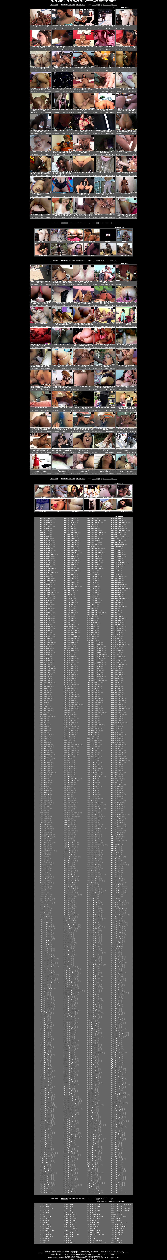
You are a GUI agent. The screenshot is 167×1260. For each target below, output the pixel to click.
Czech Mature (68, 807)
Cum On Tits (67, 771)
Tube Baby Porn (71, 1226)
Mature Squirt (92, 999)
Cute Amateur (68, 785)
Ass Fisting (44, 805)
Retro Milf (115, 729)
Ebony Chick (67, 875)
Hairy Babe (67, 1165)
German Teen (67, 1083)
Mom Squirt (91, 1115)
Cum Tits (66, 777)
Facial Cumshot (68, 929)
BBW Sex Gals (94, 1224)
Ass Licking (44, 809)
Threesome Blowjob (118, 1033)
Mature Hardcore (93, 951)
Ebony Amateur (68, 861)
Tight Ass (114, 1043)
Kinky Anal (91, 739)
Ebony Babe (67, 865)
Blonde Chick (44, 1101)
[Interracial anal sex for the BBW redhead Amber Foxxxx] (62, 24)
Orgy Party (91, 1187)
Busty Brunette (68, 603)
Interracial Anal (93, 643)
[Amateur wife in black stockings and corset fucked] (104, 150)
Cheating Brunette (70, 631)
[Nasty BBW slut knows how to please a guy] (83, 150)
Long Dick (90, 883)
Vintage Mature (116, 1087)
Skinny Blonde (116, 823)
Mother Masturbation (94, 1139)
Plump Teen (115, 575)
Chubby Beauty (68, 657)
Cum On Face (67, 765)
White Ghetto (116, 1111)
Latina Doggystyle (94, 769)
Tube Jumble (42, 497)
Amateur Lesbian (45, 597)
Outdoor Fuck (116, 519)
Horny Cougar (92, 581)
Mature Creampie (93, 921)
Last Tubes (58, 255)
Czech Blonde (68, 801)
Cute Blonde (67, 789)
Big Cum (42, 969)
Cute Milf (67, 795)
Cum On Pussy (68, 769)
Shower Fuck (115, 813)
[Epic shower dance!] (126, 192)
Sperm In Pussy (116, 893)
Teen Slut (114, 1009)
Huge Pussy (91, 635)
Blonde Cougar (45, 1103)
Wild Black (115, 1147)
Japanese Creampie (94, 703)
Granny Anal (67, 1119)
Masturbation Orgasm (94, 891)
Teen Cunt (114, 969)
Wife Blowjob (116, 1133)
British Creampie (46, 1191)
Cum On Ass (67, 763)
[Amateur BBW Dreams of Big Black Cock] (126, 301)
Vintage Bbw (115, 1077)
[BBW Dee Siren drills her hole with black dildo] (83, 280)
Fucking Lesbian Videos (122, 1204)
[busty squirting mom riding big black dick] (104, 427)
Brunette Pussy (68, 575)
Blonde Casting (45, 1099)
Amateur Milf (44, 601)
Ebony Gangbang (68, 887)
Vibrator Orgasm (117, 1071)
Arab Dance (43, 725)
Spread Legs (115, 897)
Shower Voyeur (116, 817)
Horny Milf (91, 595)
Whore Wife (115, 1129)
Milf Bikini (91, 1027)
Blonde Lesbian (45, 1123)
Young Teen (115, 1191)
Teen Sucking (116, 1019)
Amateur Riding (45, 619)
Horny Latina (92, 591)
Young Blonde (116, 1169)
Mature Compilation (94, 919)
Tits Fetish (115, 1055)
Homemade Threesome (94, 569)
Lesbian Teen (92, 861)
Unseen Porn (75, 497)
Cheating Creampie (70, 633)
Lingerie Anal (92, 873)
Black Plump (44, 1053)
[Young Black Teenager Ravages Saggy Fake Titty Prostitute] (126, 108)
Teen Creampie (116, 965)
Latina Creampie (93, 767)
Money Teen (91, 1119)
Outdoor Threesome (118, 529)
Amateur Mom (44, 603)
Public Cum (115, 639)
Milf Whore (91, 1087)
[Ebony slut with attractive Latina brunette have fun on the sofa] (62, 150)
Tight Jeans (115, 1047)
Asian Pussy (44, 789)
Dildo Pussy (67, 823)
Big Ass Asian (45, 921)
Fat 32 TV (93, 1236)
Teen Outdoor (116, 999)
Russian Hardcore (117, 759)
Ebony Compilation (70, 877)
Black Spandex (45, 1067)
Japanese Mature (93, 715)
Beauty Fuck (44, 901)
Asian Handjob (45, 765)
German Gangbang (69, 1071)
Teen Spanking (116, 1013)
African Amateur (45, 519)
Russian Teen (116, 771)
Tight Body (115, 1045)
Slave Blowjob (116, 837)
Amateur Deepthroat (47, 569)
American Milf (45, 675)
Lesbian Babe (92, 807)
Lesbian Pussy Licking (95, 845)
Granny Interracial (70, 1133)
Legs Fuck (90, 801)
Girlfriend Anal (69, 1097)
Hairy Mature (68, 1187)
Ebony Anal (67, 863)
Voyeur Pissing (116, 1097)
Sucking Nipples (117, 935)
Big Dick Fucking (46, 981)
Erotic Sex (67, 919)
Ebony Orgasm (68, 903)
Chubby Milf (67, 673)
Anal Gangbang (45, 697)
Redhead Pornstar (117, 715)
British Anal (44, 1187)
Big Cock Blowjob (46, 957)
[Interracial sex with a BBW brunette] (126, 364)
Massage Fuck (92, 885)
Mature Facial (92, 931)
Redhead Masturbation (119, 709)
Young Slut (115, 1187)
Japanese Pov (92, 721)
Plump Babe (115, 549)
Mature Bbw (91, 899)
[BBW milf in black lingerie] (40, 150)
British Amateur (45, 1185)
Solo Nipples (116, 867)
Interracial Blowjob (94, 647)
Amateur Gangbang (46, 585)
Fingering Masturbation (72, 991)
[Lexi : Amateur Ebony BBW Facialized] (126, 87)
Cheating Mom (68, 645)
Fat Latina (67, 951)
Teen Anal (114, 951)
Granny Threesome (69, 1147)
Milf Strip (91, 1075)
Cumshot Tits (68, 783)
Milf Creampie (92, 1033)
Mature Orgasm (92, 973)
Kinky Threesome (93, 751)
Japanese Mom (92, 719)
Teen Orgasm (115, 995)
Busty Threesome (69, 625)
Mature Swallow (92, 1007)
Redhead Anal (116, 695)
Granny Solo (67, 1143)
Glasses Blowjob (69, 1105)
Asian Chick (44, 749)
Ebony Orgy (67, 905)
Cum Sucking (67, 773)
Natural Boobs (92, 1147)
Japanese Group (92, 707)
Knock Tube (69, 1212)
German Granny (68, 1073)
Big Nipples (44, 991)
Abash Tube (42, 511)
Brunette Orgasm (69, 569)
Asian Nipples (45, 781)
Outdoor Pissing (117, 527)
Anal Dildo (43, 689)
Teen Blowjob (116, 959)
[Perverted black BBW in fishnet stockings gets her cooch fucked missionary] (62, 280)
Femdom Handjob (68, 971)
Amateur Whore (45, 647)
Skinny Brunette (117, 827)
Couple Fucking (68, 731)
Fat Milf (66, 957)
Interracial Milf (93, 667)
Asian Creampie (45, 753)
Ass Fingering (45, 803)
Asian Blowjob (45, 747)
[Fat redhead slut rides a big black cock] (83, 66)
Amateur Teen (44, 641)
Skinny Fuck (115, 829)
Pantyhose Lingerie (118, 537)
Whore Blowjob (116, 1117)
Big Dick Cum (44, 977)
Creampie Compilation (71, 745)
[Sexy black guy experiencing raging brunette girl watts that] (40, 364)
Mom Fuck (90, 1103)
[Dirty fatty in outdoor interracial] (104, 448)
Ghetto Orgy (67, 1093)
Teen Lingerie (116, 991)
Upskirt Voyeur (116, 1069)
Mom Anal (90, 1091)
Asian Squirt (44, 795)
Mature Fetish (92, 935)
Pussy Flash (115, 653)
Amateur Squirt (45, 627)
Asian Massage (45, 771)
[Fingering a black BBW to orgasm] (62, 406)
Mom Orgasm (91, 1107)
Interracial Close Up (95, 649)
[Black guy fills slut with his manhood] (62, 87)
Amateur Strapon (45, 629)
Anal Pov (43, 705)
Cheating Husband (69, 639)
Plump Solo (115, 573)
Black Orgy (43, 1051)
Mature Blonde (92, 909)
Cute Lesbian (68, 793)
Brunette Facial (69, 555)
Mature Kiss (91, 955)
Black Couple (44, 1031)
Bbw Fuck (43, 841)
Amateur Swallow (45, 635)
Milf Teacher (92, 1081)
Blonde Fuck (44, 1113)
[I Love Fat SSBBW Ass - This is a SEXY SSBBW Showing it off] (104, 24)
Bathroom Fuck (45, 823)
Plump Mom (114, 569)
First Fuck (67, 1005)
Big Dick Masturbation (48, 983)
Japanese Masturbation (95, 713)
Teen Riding (115, 1005)
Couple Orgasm (68, 735)
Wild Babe (114, 1143)
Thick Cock (115, 1031)
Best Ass (43, 905)
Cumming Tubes (95, 1230)
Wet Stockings (116, 1109)
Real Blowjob (116, 673)
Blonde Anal (44, 1089)
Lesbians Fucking (93, 869)
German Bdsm (67, 1055)
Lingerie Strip (92, 879)
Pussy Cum (114, 649)
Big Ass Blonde (45, 927)
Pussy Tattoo (116, 667)
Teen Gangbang (116, 985)
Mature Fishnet (92, 937)
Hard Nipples (92, 529)
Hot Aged (116, 1218)
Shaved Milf (115, 805)
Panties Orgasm (116, 533)
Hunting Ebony (95, 1218)
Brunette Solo (68, 579)
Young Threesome (117, 1193)
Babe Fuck (43, 819)
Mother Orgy (91, 1143)
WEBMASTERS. (73, 1259)
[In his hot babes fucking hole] (40, 322)
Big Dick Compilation (47, 975)
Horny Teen (91, 605)
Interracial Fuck (93, 661)
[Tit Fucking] (62, 192)
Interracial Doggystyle (96, 657)
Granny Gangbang (69, 1129)
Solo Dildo (115, 861)
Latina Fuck (91, 771)
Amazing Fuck (44, 657)
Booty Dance (44, 1167)
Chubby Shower (68, 679)
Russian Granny (116, 757)
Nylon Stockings (93, 1165)
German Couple (68, 1063)
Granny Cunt (67, 1125)
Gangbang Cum (68, 1047)
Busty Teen (67, 623)
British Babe (44, 1189)
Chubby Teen (67, 683)
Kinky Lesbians (92, 745)
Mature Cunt (91, 923)
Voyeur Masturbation (118, 1095)
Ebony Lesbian (68, 893)
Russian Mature (116, 763)
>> (115, 4)
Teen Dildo (115, 971)
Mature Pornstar (93, 981)
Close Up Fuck (68, 703)
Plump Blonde (116, 553)
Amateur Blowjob (45, 543)
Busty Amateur (68, 591)
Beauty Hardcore (45, 903)
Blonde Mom (43, 1129)
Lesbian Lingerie (93, 825)
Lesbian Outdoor (93, 841)
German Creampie (69, 1065)
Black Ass (43, 1017)
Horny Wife (91, 607)
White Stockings (117, 1115)
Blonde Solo (44, 1141)
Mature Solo (91, 997)
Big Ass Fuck (44, 935)
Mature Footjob (92, 941)
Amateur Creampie (46, 561)
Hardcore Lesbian (93, 535)
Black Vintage (45, 1081)
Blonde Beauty (45, 1093)
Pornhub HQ (75, 255)
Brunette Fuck (68, 557)
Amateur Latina (45, 595)
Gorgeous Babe (68, 1111)
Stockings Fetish (117, 911)
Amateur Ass (44, 535)
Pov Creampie (116, 603)
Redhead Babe (116, 697)
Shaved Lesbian (116, 801)
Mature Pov (91, 983)
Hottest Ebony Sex (96, 1216)
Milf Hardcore (92, 1049)
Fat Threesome (68, 967)
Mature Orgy (91, 975)
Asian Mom (43, 779)
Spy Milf (114, 899)
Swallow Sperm (116, 941)
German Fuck (67, 1069)
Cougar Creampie (69, 719)
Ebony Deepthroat (69, 881)
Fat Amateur (67, 931)
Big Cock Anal (45, 955)
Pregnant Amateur (117, 619)
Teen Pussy (115, 1003)
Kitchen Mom (91, 755)
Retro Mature (116, 727)
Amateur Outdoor (45, 613)
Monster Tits (92, 1131)
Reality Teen (116, 691)
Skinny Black (116, 821)
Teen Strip (115, 1017)
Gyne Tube (124, 511)
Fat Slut (66, 963)
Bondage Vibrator (46, 1163)
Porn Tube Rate (71, 1214)
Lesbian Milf (92, 831)
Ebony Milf (67, 899)
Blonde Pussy (44, 1137)
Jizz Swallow (92, 735)
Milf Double (91, 1039)
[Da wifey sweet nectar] (104, 171)
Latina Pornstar (93, 787)
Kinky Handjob (92, 743)
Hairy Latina (68, 1181)
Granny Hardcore (69, 1131)
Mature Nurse (92, 969)
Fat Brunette (68, 943)
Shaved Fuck (115, 799)
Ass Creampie (44, 801)
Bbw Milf (43, 855)
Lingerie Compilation (95, 875)
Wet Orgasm (115, 1105)
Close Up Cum (68, 699)
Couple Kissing (68, 733)
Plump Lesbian (116, 561)
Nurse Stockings (93, 1161)
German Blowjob (68, 1059)
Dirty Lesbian (68, 835)
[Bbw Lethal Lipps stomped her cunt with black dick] (126, 322)
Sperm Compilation (118, 889)
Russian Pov (115, 769)
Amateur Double (45, 577)
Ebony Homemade (68, 889)
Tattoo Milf (115, 947)
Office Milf (91, 1167)
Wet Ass (114, 1101)
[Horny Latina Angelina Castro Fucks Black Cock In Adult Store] (83, 343)
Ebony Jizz (67, 891)
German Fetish (68, 1067)
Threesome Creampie (118, 1035)
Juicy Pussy (91, 737)
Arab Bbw (43, 723)
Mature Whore (92, 1019)
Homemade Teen (92, 567)
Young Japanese (116, 1179)
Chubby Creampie (69, 663)
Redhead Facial (116, 703)
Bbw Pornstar (44, 865)
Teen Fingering (116, 979)
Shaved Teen (115, 811)
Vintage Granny (116, 1083)
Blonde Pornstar (45, 1133)
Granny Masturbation (70, 1137)
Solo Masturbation (118, 865)
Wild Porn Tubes (91, 497)
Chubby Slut (67, 681)
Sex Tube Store (71, 1222)
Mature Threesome (93, 1013)
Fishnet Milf (68, 1009)
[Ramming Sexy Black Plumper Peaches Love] (104, 108)
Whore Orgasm (116, 1125)
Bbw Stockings (45, 877)
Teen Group (115, 987)
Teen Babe (114, 955)
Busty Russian (68, 621)
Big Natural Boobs (46, 989)
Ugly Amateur (116, 1059)
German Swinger (68, 1081)
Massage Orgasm (92, 889)
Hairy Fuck (67, 1175)
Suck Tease (115, 919)
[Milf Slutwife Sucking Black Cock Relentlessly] (126, 343)
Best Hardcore (45, 917)
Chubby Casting (68, 661)
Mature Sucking (92, 1005)
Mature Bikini (92, 907)
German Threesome (69, 1085)
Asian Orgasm (44, 783)
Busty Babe (67, 597)
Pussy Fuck (115, 655)
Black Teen (43, 1075)
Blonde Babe (44, 1091)
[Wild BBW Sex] (126, 24)
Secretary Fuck (116, 773)
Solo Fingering (116, 863)
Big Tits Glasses (46, 1005)
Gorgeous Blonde (69, 1113)
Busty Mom (67, 617)
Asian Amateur (45, 735)
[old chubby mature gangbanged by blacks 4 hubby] (62, 469)
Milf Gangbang (92, 1045)
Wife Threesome (116, 1139)
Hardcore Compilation (95, 533)
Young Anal (115, 1161)
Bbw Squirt (43, 875)
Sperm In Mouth (116, 891)
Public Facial (116, 641)
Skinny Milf (115, 835)
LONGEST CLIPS (80, 4)
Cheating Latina (69, 641)
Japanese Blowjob (93, 701)
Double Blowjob (68, 851)
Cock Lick (67, 711)
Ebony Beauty (68, 869)
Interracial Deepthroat (96, 655)
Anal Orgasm (44, 701)
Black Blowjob (45, 1025)
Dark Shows (69, 1236)
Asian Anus (43, 739)
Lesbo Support (118, 1234)
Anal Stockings (45, 709)
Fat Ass (66, 935)
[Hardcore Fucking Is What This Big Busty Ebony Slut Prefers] (40, 301)
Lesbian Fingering (94, 817)
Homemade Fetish (93, 557)
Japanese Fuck (92, 705)
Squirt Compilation (118, 903)
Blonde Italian (45, 1121)
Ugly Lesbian (116, 1063)
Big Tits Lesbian (46, 1007)
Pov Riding (115, 613)
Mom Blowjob (91, 1093)
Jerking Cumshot (93, 729)
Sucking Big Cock (117, 923)
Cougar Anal (67, 717)
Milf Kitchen (92, 1051)
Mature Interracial (94, 953)
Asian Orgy (43, 785)
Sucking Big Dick (117, 925)
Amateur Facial (45, 579)
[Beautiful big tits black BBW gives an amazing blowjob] (62, 322)
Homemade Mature (93, 563)
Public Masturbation (118, 645)
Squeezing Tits (116, 901)
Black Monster (45, 1047)
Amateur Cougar (45, 557)
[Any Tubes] (126, 280)
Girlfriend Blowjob (70, 1099)
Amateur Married (45, 599)
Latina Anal (91, 759)
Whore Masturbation (118, 1121)
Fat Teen (66, 965)
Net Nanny (107, 1257)
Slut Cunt (114, 849)
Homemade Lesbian (93, 561)
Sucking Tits (116, 937)
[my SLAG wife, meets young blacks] (62, 108)
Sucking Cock (116, 929)
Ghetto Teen (67, 1095)
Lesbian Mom (91, 833)
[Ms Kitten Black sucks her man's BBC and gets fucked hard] (40, 448)
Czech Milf (67, 809)
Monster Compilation (94, 1125)
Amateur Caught (45, 549)
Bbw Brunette (44, 829)
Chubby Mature (68, 671)
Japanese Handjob (93, 709)
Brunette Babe (68, 537)
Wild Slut (114, 1157)
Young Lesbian (116, 1183)
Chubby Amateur (68, 651)
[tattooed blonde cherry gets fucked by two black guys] (40, 108)
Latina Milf (91, 779)
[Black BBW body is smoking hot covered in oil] (126, 427)
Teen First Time (117, 981)
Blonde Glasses (45, 1115)
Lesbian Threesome (94, 863)
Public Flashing (117, 643)
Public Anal (115, 637)
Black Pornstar (45, 1055)
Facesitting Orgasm (70, 925)
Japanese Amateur (93, 693)
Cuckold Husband (69, 753)
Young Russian (116, 1185)
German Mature (68, 1075)
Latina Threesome (93, 799)
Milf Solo (90, 1067)
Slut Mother (115, 851)
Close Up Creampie (70, 697)
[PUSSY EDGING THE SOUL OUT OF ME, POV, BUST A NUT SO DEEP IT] (62, 427)
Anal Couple (44, 685)
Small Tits (115, 855)
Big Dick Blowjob (46, 973)
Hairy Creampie (68, 1173)
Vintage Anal (116, 1075)
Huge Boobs (91, 619)
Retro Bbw (114, 725)
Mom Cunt (90, 1099)
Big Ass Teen (44, 947)
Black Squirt (44, 1069)
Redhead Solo (116, 719)
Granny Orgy (67, 1141)
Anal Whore (43, 715)
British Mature (68, 523)
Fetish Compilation (70, 981)
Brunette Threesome (70, 587)
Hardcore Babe (92, 531)
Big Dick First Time (47, 979)
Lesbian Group (92, 821)
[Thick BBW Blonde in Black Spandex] (104, 406)
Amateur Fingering (46, 581)
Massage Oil (91, 887)
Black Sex (43, 1061)
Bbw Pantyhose (45, 863)
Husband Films (92, 641)
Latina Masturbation (94, 777)
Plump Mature (116, 565)
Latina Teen (91, 797)
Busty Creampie (68, 605)
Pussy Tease (115, 669)
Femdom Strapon (68, 979)
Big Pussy (43, 995)
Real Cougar (115, 681)
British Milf (68, 525)
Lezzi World (117, 1242)
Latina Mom (91, 781)
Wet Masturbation (117, 1103)
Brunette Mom (68, 567)
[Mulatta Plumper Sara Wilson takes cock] (83, 108)
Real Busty (115, 677)
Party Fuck (115, 539)
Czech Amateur (68, 799)
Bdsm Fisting (44, 887)
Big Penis (43, 993)
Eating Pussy (68, 859)
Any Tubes (92, 511)
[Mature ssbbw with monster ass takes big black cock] (40, 469)
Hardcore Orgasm (93, 539)
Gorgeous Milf (68, 1117)
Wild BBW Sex (42, 241)
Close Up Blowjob (69, 695)
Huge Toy (90, 639)
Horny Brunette (92, 577)
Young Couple (116, 1175)
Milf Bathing (92, 1023)
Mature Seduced (92, 991)
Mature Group (92, 947)
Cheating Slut (68, 647)
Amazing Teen (44, 663)
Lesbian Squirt (92, 853)
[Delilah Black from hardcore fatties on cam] (83, 448)
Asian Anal (43, 737)
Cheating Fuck (68, 635)
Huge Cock (90, 621)
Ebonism (68, 1238)
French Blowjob (68, 1027)
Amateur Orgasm (45, 609)
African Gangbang (46, 523)
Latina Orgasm (92, 783)
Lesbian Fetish (92, 815)
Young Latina (116, 1181)
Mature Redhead (92, 985)
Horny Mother (92, 599)
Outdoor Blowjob (93, 1191)
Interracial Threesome (95, 681)
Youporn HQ (124, 497)
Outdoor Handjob (117, 521)
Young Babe (115, 1165)
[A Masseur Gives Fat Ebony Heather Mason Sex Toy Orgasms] (126, 469)
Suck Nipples (116, 917)
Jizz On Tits (92, 733)
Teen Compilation (117, 963)
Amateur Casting (45, 547)
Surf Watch (99, 1257)
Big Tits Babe (45, 997)
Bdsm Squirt (44, 891)
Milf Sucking (92, 1077)
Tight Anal (115, 1039)
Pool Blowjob (116, 579)
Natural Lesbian (93, 1149)
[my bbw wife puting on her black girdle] (126, 150)
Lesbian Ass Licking (94, 805)
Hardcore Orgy (92, 541)
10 (112, 4)
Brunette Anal (68, 535)
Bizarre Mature (45, 1013)
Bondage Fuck (44, 1159)
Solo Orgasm (115, 869)
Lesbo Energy (118, 1230)
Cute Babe (67, 787)
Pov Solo (114, 615)
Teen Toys (114, 1027)
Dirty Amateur (68, 827)
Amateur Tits (44, 645)
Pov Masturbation (117, 607)
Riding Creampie (117, 735)
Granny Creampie (69, 1123)
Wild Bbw (114, 1145)
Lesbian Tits (92, 865)
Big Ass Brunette (46, 929)
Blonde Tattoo (45, 1145)
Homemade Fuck (92, 559)
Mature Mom (91, 967)
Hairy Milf (67, 1189)
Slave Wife (115, 843)
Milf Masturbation (94, 1053)
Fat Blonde (67, 941)
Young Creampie (116, 1177)
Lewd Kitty (117, 1238)
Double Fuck (67, 855)
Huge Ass (90, 617)
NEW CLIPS (72, 4)
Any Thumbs (75, 511)
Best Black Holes (72, 1230)
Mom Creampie (92, 1097)
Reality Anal (116, 689)
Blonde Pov (43, 1135)
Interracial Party (94, 675)
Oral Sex (90, 1181)
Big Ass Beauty (45, 925)
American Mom (44, 677)
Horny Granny (92, 589)
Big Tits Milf (45, 1009)
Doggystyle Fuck (69, 845)
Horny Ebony (91, 585)
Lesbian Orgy (92, 839)
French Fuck (67, 1029)
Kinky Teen (91, 749)
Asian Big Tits (45, 745)
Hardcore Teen (92, 545)
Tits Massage (116, 1057)
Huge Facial (91, 629)
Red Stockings (116, 693)
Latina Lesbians (93, 775)
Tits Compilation (117, 1053)
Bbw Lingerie (44, 849)
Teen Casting (116, 961)
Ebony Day (69, 1240)
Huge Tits (90, 637)
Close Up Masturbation (71, 705)
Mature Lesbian (92, 961)
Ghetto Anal (67, 1087)
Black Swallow (45, 1073)
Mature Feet (91, 933)
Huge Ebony (91, 627)
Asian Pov (43, 787)
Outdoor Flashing (93, 1193)
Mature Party (92, 979)
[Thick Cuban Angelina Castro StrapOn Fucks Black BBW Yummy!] (62, 385)
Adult (59, 511)
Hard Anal (90, 525)
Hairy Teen (91, 519)
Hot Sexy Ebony (95, 1214)
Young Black (115, 1167)
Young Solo (115, 1189)
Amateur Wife (44, 649)
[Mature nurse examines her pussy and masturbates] (104, 87)
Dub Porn (124, 241)
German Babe (67, 1053)
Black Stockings (45, 1071)
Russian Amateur (117, 745)
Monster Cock (92, 1123)
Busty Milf (67, 615)
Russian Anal (116, 747)
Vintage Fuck (116, 1081)
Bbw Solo (43, 873)
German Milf (67, 1077)
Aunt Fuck (43, 813)
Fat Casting (67, 945)
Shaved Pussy (116, 807)
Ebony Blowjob (68, 871)
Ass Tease (43, 811)
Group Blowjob (68, 1151)
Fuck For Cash (68, 1043)
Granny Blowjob (68, 1121)
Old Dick (90, 1171)
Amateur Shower (45, 621)
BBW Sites (93, 1228)
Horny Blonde (92, 575)
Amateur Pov (44, 615)
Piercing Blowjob (117, 545)
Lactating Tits (92, 757)
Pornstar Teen (116, 597)
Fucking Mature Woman (121, 1210)
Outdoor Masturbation (119, 523)
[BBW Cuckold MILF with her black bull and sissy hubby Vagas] (40, 343)
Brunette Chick (68, 547)
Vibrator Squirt (117, 1073)
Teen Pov (114, 1001)
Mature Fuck (91, 943)
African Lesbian (45, 527)
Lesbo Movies (118, 1232)
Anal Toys (43, 713)
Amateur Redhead (45, 617)
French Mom (67, 1037)
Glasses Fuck (68, 1107)
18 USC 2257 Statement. (85, 1259)
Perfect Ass (115, 543)
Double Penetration (70, 857)
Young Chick (115, 1173)
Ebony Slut (67, 909)
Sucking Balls (116, 921)
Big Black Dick (45, 949)
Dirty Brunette (68, 831)
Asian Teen (43, 797)
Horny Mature (92, 593)
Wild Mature (115, 1151)
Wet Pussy (114, 1107)
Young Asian (115, 1163)
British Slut (68, 529)
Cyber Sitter (115, 1257)
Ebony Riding (68, 907)
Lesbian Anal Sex (93, 803)
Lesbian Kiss (92, 823)
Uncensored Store (59, 497)
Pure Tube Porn (71, 1216)
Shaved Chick (116, 797)
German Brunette (69, 1061)
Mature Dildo (92, 925)
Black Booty (44, 1027)
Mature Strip (92, 1003)
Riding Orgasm (116, 743)
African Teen (44, 531)
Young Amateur (116, 1159)
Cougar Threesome (69, 727)
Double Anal (67, 849)
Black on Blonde (45, 1087)
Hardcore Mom (92, 537)
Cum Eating (67, 757)
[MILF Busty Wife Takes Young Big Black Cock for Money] (40, 129)
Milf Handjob (92, 1047)
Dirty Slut (67, 841)
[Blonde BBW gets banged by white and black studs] (104, 301)
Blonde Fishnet (45, 1111)
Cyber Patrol (90, 1257)
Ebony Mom (67, 901)
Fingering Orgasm (69, 993)
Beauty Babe (44, 897)
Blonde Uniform (45, 1149)
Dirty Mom (67, 839)
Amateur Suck (44, 633)
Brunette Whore (68, 589)
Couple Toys (67, 739)
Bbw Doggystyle (45, 835)
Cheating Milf (68, 643)
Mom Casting (91, 1095)
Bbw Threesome (45, 883)
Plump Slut (115, 571)
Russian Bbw (115, 749)
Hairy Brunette (68, 1169)
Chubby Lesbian (68, 669)
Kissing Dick (92, 753)
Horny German (92, 587)
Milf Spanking (92, 1069)
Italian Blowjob (93, 687)
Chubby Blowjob (68, 659)
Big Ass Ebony (45, 933)
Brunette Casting (69, 545)
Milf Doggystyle (93, 1037)
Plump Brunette (116, 557)
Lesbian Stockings (94, 855)
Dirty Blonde (68, 829)
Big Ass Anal (44, 919)
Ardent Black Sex (72, 1228)
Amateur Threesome (46, 643)
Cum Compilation (69, 755)
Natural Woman (92, 1159)
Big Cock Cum (44, 961)
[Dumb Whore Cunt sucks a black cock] (126, 66)
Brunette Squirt (69, 581)
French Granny (68, 1031)
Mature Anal (91, 895)
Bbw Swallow (44, 879)
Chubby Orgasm (68, 675)
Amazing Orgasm (45, 661)
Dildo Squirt (68, 825)
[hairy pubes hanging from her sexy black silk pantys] (62, 301)
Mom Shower (91, 1111)
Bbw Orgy (43, 861)
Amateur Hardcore (46, 591)
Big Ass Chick (45, 931)
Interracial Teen (93, 679)
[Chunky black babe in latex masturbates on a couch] (83, 192)
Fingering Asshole (70, 989)
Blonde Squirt (45, 1143)
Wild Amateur (116, 1141)
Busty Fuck (67, 609)
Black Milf (43, 1043)
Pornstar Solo (116, 595)
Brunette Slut (68, 577)
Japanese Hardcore (94, 711)
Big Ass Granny (45, 937)
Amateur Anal (44, 533)
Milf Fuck (90, 1043)
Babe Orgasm (44, 821)
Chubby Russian (68, 677)
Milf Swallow (92, 1079)
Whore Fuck (115, 1119)
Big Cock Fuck (45, 965)
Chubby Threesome (69, 685)
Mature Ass (91, 897)
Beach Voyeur (44, 895)
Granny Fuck (67, 1127)
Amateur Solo (44, 625)
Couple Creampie (69, 729)
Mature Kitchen (92, 957)
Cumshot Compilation (70, 779)
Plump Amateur (116, 547)
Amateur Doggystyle (47, 573)
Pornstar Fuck (116, 587)
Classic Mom (67, 687)
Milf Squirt (91, 1071)
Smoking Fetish (116, 857)
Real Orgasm (115, 687)
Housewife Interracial (95, 613)
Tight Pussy (115, 1049)
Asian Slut (43, 793)
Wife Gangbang (116, 1135)
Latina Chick (92, 765)
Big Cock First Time (47, 963)
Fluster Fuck (42, 255)
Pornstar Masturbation (119, 589)
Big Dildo (43, 985)
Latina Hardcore (93, 773)
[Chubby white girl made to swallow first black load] (62, 45)
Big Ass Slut (44, 945)
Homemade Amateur (93, 549)
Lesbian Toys (92, 867)
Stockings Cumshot (118, 909)
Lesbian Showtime (119, 1226)
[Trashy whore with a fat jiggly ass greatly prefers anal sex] (40, 427)
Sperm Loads (115, 895)
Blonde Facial (45, 1109)
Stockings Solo (116, 913)
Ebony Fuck (67, 885)
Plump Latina (116, 559)
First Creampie (68, 1003)
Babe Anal (43, 815)
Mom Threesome (92, 1117)
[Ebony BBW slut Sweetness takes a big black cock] (40, 66)
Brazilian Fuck (45, 1179)
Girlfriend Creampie (70, 1101)
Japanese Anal (92, 695)
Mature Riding (92, 987)
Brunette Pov (68, 573)
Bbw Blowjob (44, 827)
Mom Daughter (92, 1101)
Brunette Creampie (70, 551)
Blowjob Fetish (45, 1155)
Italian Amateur (93, 683)
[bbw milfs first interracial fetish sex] (83, 129)
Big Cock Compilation (47, 959)
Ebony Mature (68, 897)
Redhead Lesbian (117, 707)
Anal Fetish (44, 691)
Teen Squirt (115, 1015)
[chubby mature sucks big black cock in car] (83, 469)
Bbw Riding (43, 869)
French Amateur (68, 1023)
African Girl (44, 525)
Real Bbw (114, 671)
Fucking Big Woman (96, 1240)
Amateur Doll (44, 575)
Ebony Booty (67, 873)
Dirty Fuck (67, 833)
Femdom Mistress (69, 975)
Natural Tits (92, 1157)
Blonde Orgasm (45, 1131)
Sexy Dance (115, 783)
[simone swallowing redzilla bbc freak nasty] (126, 171)
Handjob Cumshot (93, 523)
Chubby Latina (68, 667)
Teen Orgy (114, 997)
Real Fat (114, 685)
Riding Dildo (116, 739)
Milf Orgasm (91, 1055)
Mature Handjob (92, 949)
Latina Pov (91, 789)
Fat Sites (93, 1238)
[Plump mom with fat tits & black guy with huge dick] (40, 213)
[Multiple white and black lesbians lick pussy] (104, 343)
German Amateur (68, 1049)
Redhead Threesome (118, 723)
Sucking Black (116, 927)
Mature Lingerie (93, 963)
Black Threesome (45, 1077)
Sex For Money (116, 779)
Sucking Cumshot (117, 931)
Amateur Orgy (44, 611)
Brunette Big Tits (70, 541)
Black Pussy (44, 1059)
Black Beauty (44, 1023)
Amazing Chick (45, 655)
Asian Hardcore (45, 767)
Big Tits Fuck (45, 1003)
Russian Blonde (116, 751)
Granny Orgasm (68, 1139)
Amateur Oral (44, 607)
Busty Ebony (67, 607)
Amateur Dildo (45, 571)
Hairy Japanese (68, 1179)
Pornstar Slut (116, 593)
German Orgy (67, 1079)
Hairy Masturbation (70, 1185)
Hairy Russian (68, 1193)
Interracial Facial (94, 659)
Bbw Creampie (44, 833)
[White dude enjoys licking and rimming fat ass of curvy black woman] (126, 213)
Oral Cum (90, 1175)
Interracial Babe (93, 645)
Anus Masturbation (46, 717)
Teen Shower (115, 1007)
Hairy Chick (67, 1171)
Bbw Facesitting (45, 837)
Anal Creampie (45, 687)
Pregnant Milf (116, 625)
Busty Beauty (68, 599)
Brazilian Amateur (46, 1173)
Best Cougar (44, 911)
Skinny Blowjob (116, 825)
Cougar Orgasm (68, 723)
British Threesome (70, 533)
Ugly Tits (114, 1067)
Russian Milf (116, 765)
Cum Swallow (67, 775)
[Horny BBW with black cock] (83, 385)
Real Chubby (115, 679)
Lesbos (115, 1236)
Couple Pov (67, 737)
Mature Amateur (92, 893)
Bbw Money (43, 857)
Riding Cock (115, 733)
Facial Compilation (70, 927)
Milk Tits (90, 1089)
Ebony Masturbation (70, 895)
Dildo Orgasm (68, 821)
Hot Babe (90, 609)
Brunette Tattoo (69, 583)
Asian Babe (43, 741)
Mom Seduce (91, 1109)
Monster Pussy (92, 1129)
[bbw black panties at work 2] (62, 129)
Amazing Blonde (45, 651)
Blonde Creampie (45, 1105)
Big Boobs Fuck (45, 951)
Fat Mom (66, 959)
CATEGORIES (54, 4)
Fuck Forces (92, 255)
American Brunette (46, 669)
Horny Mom (90, 597)
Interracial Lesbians (95, 665)
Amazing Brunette (46, 653)
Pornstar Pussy (116, 591)
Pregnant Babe (116, 621)
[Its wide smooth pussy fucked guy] (104, 213)
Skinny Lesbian (116, 831)
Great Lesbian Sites (120, 1216)
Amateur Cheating (46, 551)
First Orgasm (68, 1007)
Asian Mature (44, 775)
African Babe (44, 521)
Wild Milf (114, 1153)
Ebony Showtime (95, 1210)
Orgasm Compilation (94, 1183)
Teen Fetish (115, 977)
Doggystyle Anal (69, 843)
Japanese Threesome (94, 725)
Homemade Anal (92, 551)
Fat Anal (66, 933)
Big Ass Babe (44, 923)
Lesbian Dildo (92, 813)
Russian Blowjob (117, 753)
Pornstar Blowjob (117, 585)
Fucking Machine (69, 1045)
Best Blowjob (44, 909)
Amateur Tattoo (45, 639)
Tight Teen (115, 1051)
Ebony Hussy (94, 1208)
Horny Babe (91, 571)
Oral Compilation (93, 1173)
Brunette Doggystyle (70, 553)
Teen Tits (114, 1025)
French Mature (68, 1033)
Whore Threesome (117, 1127)
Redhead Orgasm (116, 713)
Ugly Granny (115, 1061)
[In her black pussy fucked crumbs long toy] (83, 364)
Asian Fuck (43, 761)
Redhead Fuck (116, 705)
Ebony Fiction (95, 1204)
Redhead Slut (116, 717)
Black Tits (43, 1079)
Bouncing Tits (45, 1171)
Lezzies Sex (117, 1240)
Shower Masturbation (118, 815)
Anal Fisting (44, 693)
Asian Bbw (43, 743)
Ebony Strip (67, 911)
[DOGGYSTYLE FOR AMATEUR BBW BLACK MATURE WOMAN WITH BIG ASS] (104, 385)
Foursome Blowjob (69, 1019)
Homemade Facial (93, 555)
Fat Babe (66, 937)
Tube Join (59, 241)
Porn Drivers (108, 255)
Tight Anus (115, 1041)
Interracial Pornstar (95, 677)
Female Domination (70, 969)
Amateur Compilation (47, 555)
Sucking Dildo (116, 933)
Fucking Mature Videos (121, 1208)
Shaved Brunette (117, 795)
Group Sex (67, 1157)
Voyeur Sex (115, 1099)
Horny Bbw (90, 573)
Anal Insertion (45, 699)
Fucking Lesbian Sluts (98, 1242)
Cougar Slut (67, 725)
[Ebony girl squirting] (40, 406)
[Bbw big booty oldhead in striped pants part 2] (40, 280)
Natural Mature (92, 1151)
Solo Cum (114, 859)
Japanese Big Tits (94, 699)
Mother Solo (91, 1145)
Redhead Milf (116, 711)
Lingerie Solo (92, 877)
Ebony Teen (67, 913)
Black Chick (44, 1029)
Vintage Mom (115, 1091)
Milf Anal (90, 1021)
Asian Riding (44, 791)
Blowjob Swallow (45, 1157)
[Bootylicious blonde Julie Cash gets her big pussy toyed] (83, 301)
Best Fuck (43, 915)
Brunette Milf (68, 565)
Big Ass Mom (44, 943)
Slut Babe (114, 847)
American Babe (45, 665)
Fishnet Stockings (70, 1011)
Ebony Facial (68, 883)
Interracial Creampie (95, 651)
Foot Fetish (67, 1017)
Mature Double (92, 929)
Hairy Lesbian (68, 1183)
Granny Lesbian (68, 1135)
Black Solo (43, 1065)
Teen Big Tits (116, 957)
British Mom (67, 527)
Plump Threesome (117, 577)
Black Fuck (43, 1035)
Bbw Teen (43, 881)
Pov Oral (114, 609)
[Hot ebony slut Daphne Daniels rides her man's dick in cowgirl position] (40, 87)
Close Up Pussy (68, 709)
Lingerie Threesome (94, 881)
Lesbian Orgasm (92, 837)
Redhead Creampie (117, 701)
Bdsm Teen (43, 893)
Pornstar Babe (116, 583)
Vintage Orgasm (116, 1093)
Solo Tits (114, 875)
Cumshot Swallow (69, 781)
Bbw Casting (44, 831)
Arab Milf (43, 731)
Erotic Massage (68, 917)
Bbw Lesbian (44, 847)
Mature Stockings (93, 1001)
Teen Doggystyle (117, 973)
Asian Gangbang (45, 763)
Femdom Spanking (69, 977)
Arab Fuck (43, 727)
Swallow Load (116, 939)
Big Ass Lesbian (45, 939)
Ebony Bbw (67, 867)
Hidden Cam (91, 547)
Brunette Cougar (69, 549)
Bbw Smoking (44, 871)
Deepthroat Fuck (69, 815)
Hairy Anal (67, 1161)
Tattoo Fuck (115, 945)
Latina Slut (91, 791)
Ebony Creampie (68, 879)
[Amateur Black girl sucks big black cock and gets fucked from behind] (83, 322)
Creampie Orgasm (69, 747)
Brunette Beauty (69, 539)
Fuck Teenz (117, 1212)
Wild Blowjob (116, 1149)
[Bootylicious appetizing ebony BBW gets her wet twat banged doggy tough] (83, 427)
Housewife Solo (92, 615)
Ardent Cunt (92, 241)
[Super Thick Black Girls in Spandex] (104, 66)
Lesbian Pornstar (93, 843)
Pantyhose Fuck (116, 535)
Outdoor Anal (92, 1189)
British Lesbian (69, 521)
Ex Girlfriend (68, 921)
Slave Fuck (115, 839)
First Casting (68, 1001)
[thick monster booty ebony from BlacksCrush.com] (62, 364)
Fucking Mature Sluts (121, 1206)
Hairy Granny (68, 1177)
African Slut (44, 529)
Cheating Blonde (69, 629)
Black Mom (43, 1045)
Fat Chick (67, 947)
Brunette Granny (69, 559)
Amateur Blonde (45, 541)
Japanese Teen (92, 723)
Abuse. (95, 1259)
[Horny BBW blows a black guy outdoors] (104, 280)
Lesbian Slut (92, 847)
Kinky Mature (92, 747)
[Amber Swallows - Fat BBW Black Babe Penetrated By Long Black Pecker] (62, 171)
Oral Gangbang (92, 1179)
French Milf (67, 1035)
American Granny (45, 671)
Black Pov (43, 1057)
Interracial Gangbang (95, 663)
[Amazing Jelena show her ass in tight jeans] (104, 192)
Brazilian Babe (45, 1177)
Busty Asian (67, 595)
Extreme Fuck (68, 923)
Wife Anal (114, 1131)
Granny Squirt (68, 1145)
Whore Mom (114, 1123)
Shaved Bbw (115, 789)
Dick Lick (67, 819)
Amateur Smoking (45, 623)
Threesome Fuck (116, 1037)
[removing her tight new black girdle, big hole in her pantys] (83, 213)
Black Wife (43, 1085)
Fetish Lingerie (69, 987)
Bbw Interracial (45, 843)
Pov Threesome (116, 617)
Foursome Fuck (68, 1021)
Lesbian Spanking (93, 851)
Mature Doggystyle (94, 927)
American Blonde (45, 667)
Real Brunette (116, 675)
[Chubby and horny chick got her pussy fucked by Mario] (40, 45)
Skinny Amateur (116, 819)
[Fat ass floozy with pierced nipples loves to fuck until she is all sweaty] (40, 24)
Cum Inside (67, 761)
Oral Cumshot (92, 1177)
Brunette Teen (68, 585)
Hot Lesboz (117, 1220)
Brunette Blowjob (69, 543)
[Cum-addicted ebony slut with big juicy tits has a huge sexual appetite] (126, 45)
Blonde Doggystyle (46, 1107)
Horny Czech (91, 583)
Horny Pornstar (92, 601)
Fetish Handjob (68, 985)
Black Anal (43, 1015)
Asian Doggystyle (46, 755)
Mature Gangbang (93, 945)
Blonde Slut (44, 1139)
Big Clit (43, 953)
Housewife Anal (92, 611)
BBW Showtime (94, 1226)
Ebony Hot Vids (95, 1206)
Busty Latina (68, 611)
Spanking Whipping (118, 887)
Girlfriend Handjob (70, 1103)
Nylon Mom (90, 1163)
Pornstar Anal (116, 581)
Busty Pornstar (68, 619)
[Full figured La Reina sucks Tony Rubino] (83, 45)
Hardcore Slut (92, 543)
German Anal (67, 1051)
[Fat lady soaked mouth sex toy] (104, 322)
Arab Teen (43, 733)
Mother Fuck (91, 1137)
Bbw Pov (42, 867)
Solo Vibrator (116, 879)
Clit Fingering (68, 689)
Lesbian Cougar (92, 811)
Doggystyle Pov (68, 847)
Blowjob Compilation (47, 1153)
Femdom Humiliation (70, 973)
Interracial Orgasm (94, 671)
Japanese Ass (92, 697)
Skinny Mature (116, 833)
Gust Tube (108, 511)
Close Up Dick (68, 701)
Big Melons (43, 987)
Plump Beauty (116, 551)
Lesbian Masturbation (95, 829)
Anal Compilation (46, 683)
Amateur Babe (44, 537)
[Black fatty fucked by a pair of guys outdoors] (104, 364)
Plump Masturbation (118, 563)
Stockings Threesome (118, 915)
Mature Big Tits (93, 905)
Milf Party (91, 1059)
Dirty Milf (67, 837)
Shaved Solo (115, 809)
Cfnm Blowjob (68, 627)
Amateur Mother (45, 605)
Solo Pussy (115, 871)
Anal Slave (43, 707)
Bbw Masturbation (46, 851)
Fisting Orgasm (68, 1013)
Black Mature (44, 1041)
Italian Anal (92, 685)
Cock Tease (67, 713)
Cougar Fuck (67, 721)
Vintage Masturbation (119, 1085)
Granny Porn (117, 1214)
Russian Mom (115, 767)
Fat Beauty (67, 939)
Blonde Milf (44, 1127)
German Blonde (68, 1057)
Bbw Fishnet (44, 839)
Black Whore (44, 1083)
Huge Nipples (92, 633)
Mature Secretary (93, 989)
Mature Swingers (93, 1009)
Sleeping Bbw (116, 845)
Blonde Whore (44, 1151)
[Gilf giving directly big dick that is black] (83, 406)
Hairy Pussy (67, 1191)
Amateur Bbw (44, 539)
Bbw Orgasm (43, 859)
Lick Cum (90, 871)
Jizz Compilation (93, 731)
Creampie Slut (68, 749)
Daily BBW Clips (95, 1232)
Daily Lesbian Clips (97, 1234)
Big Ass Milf (44, 941)
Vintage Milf (116, 1089)
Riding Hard (115, 741)
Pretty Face (115, 633)
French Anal (67, 1025)
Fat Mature (67, 955)
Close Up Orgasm (69, 707)
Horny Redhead (92, 603)
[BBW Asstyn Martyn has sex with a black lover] (83, 24)
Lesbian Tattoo (92, 859)
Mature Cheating (93, 917)
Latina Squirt (92, 795)
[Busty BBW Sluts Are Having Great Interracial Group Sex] (104, 45)
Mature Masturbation (94, 965)
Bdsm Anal (43, 885)
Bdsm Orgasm (44, 889)
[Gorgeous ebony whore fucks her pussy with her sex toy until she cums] (62, 448)
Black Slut (43, 1063)
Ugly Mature (115, 1065)
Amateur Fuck (44, 583)
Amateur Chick (45, 553)
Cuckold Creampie (69, 751)
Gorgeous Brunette (70, 1115)
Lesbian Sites (118, 1228)
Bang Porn (108, 241)
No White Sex (94, 1222)
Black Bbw (43, 1021)
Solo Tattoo (115, 873)
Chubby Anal (67, 653)
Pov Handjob (115, 605)
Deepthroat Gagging (70, 817)
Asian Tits (43, 799)
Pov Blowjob (115, 601)
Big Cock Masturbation (48, 967)
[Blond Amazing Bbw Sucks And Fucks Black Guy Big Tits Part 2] (62, 213)
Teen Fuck (114, 983)
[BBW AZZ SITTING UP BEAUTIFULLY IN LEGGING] (126, 448)
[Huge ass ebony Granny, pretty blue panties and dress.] (104, 129)
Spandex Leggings (117, 883)
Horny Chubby (92, 579)
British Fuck (44, 1193)
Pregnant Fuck (116, 623)
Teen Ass (114, 953)
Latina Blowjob (92, 763)
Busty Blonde (68, 601)
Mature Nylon (92, 971)
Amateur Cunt (44, 567)
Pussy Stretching (117, 665)
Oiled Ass (90, 1169)
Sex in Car (115, 781)
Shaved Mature (116, 803)
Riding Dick (115, 737)
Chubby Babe (67, 655)
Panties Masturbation (119, 531)
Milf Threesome (92, 1083)
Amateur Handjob (45, 589)
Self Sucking (116, 777)
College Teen (68, 715)
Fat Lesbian (67, 953)
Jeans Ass (90, 727)
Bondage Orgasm (45, 1161)
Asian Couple (44, 751)
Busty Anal (67, 593)
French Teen (67, 1039)
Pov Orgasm (115, 611)
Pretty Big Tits (117, 627)
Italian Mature (92, 689)
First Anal (67, 997)
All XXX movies (75, 241)
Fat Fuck (66, 949)
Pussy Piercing (116, 661)
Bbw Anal (43, 825)
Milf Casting (92, 1031)
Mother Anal (91, 1133)
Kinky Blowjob (92, 741)
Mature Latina (92, 959)
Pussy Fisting (116, 651)
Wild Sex (114, 1155)
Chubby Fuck (67, 665)
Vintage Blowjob (117, 1079)
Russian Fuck (116, 755)
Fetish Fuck (67, 983)
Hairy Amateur (68, 1159)
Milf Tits (90, 1085)
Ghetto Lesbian (68, 1091)
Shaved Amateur (116, 785)
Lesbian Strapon (93, 857)
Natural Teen (92, 1155)
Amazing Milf (44, 659)
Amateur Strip (45, 631)
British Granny (68, 519)
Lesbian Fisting (93, 819)
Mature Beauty (92, 901)
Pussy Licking (116, 657)
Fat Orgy (66, 961)
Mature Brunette (93, 913)
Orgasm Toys (91, 1185)
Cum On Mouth (68, 767)
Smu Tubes (69, 1224)
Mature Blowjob (92, 911)
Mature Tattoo (92, 1011)
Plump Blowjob (116, 555)
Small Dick (115, 853)
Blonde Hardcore (45, 1119)
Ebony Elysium (71, 1242)
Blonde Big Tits (45, 1095)
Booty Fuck (43, 1169)
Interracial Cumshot (94, 653)
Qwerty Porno (124, 255)
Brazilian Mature (46, 1181)
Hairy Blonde (68, 1167)
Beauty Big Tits (45, 899)
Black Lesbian (45, 1039)
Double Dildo (68, 853)
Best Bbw (43, 907)
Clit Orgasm (67, 691)
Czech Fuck (67, 805)
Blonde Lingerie (45, 1125)
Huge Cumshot (92, 623)
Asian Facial (44, 757)
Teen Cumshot (116, 967)
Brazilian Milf (45, 1183)
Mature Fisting (92, 939)
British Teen (68, 531)
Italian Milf (92, 691)
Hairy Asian (67, 1163)
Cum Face (66, 759)
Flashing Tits (68, 1015)
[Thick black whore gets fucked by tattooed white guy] (104, 469)
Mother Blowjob (92, 1135)
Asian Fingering (45, 759)
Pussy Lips (115, 659)
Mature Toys (91, 1015)
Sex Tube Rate (71, 1220)
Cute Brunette (68, 791)
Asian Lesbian (45, 769)
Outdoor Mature (116, 525)
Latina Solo (91, 793)
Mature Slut (91, 995)
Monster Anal (92, 1121)
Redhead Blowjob (117, 699)
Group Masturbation (70, 1155)
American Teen (45, 681)
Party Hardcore (116, 541)
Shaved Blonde (116, 793)
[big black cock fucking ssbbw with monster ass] (40, 192)
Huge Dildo (91, 625)
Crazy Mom (67, 743)
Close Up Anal (68, 693)
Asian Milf (43, 777)
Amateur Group (45, 587)
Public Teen (115, 647)
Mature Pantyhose (93, 977)
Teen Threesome (116, 1023)
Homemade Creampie (94, 553)
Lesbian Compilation (94, 809)
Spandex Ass (115, 881)
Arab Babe (43, 721)
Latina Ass (91, 761)
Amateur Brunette (46, 545)
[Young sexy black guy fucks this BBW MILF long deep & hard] (126, 406)
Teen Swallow (116, 1021)
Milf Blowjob (92, 1029)
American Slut (45, 679)
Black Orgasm (44, 1049)
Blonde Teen (44, 1147)
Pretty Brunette (117, 631)
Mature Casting (92, 915)
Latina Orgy (91, 785)
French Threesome (69, 1041)
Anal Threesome (45, 711)
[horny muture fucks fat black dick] (83, 171)
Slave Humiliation (118, 841)
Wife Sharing (116, 1137)
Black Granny (44, 1037)
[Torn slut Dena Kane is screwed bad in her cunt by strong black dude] (40, 171)
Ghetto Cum (67, 1089)
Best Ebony (43, 913)
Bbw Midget (43, 853)
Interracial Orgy (93, 673)
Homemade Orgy (92, 565)
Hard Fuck (90, 527)
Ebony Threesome (69, 915)
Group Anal (67, 1149)
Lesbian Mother (92, 835)
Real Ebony (115, 683)
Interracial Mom (93, 669)
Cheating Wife (68, 649)
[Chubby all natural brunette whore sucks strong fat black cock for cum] (40, 385)
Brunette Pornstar (70, 571)
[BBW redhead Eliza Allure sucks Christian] (126, 385)
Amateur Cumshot (45, 565)
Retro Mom (114, 731)
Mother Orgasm (92, 1141)
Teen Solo (114, 1011)
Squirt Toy (115, 907)
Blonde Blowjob (45, 1097)
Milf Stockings (92, 1073)
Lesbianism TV (118, 1224)
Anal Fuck (43, 695)
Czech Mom (67, 811)
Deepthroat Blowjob (70, 813)
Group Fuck (67, 1153)
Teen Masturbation (118, 993)
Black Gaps (69, 1232)
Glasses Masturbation (71, 1109)
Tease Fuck (115, 949)
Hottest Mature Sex (120, 1222)
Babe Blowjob (44, 817)
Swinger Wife (116, 943)
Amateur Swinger (45, 637)
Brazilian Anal (45, 1175)
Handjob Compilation (94, 521)
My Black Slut (95, 1220)
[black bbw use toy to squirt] (62, 343)
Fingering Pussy (69, 995)
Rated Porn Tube (71, 1218)
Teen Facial (115, 975)
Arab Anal (43, 719)
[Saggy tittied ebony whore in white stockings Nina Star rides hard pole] (62, 66)
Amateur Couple (45, 559)
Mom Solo (90, 1113)
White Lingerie (116, 1113)
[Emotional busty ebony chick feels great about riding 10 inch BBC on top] (83, 87)
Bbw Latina (43, 845)
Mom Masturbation (93, 1105)
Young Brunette (116, 1171)
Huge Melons (91, 631)
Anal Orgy (43, 703)
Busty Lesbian (68, 613)
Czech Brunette (68, 803)
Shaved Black (116, 791)
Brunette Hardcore (70, 561)
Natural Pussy (92, 1153)
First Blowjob (68, 999)
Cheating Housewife (70, 637)
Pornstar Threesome (118, 599)
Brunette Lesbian (69, 563)
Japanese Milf (92, 717)
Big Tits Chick (45, 999)
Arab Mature (44, 729)
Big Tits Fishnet (46, 1001)
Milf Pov (90, 1063)
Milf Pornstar (92, 1061)
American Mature (45, 673)
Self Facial (115, 775)
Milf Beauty (91, 1025)
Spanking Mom (116, 885)
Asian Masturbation (47, 773)
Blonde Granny (45, 1117)
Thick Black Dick (117, 1029)
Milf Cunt (90, 1035)
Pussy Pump (115, 663)
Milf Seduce (91, 1065)
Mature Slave (92, 993)
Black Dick (43, 1033)
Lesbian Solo (92, 849)
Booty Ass (43, 1165)
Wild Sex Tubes (108, 497)
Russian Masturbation (119, 761)
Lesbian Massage (93, 827)
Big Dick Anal (45, 971)
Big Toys (43, 1011)
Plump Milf (115, 567)
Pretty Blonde (116, 629)
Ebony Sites (94, 1212)
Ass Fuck (43, 807)
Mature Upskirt (92, 1017)
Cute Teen (67, 797)
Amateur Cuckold (45, 563)
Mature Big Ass (92, 903)
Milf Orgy (90, 1057)
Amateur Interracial (47, 593)
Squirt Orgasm (116, 905)
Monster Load (92, 1127)
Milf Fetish (91, 1041)
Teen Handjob (116, 989)
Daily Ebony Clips (72, 1234)
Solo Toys (114, 877)
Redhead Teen (116, 721)
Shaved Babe (115, 787)
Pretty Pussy (116, 635)
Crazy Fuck (67, 741)
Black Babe (43, 1019)
